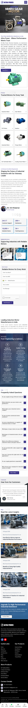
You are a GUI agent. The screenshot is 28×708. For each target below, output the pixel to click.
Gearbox (17, 653)
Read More (5, 70)
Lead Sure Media (15, 697)
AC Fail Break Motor (5, 668)
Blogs (2, 657)
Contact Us (3, 659)
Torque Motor (18, 657)
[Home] (7, 2)
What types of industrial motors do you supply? (12, 435)
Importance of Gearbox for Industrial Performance (13, 596)
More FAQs (13, 473)
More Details (7, 111)
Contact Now (5, 616)
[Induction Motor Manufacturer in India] (7, 103)
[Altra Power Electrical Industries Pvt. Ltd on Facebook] (2, 639)
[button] (23, 246)
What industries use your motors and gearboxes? (11, 402)
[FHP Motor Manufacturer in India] (7, 120)
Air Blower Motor (4, 672)
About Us (3, 649)
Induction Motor (18, 647)
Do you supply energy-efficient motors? (12, 397)
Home (2, 647)
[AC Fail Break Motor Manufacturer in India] (7, 153)
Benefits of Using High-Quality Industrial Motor (11, 567)
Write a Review (4, 661)
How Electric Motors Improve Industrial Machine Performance (12, 538)
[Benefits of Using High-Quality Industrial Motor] (14, 550)
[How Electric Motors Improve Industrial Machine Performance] (14, 521)
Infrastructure (4, 653)
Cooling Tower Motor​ (5, 670)
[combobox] (5, 280)
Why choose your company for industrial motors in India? (12, 467)
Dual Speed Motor (5, 675)
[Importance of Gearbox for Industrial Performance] (14, 579)
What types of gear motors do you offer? (12, 429)
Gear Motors (17, 649)
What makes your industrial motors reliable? (11, 409)
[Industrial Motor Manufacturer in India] (7, 137)
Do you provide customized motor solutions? (11, 416)
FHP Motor (17, 651)
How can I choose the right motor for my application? (12, 455)
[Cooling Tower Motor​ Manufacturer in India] (20, 153)
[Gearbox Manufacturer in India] (20, 120)
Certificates (3, 651)
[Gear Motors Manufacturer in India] (20, 103)
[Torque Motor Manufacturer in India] (20, 137)
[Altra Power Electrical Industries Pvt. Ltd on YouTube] (5, 639)
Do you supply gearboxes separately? (12, 461)
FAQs (2, 655)
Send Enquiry (7, 302)
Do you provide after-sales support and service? (12, 448)
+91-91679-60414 (8, 684)
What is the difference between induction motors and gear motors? (11, 441)
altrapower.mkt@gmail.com (10, 687)
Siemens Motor (4, 677)
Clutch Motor (4, 674)
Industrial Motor (18, 655)
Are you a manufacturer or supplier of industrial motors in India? (12, 423)
